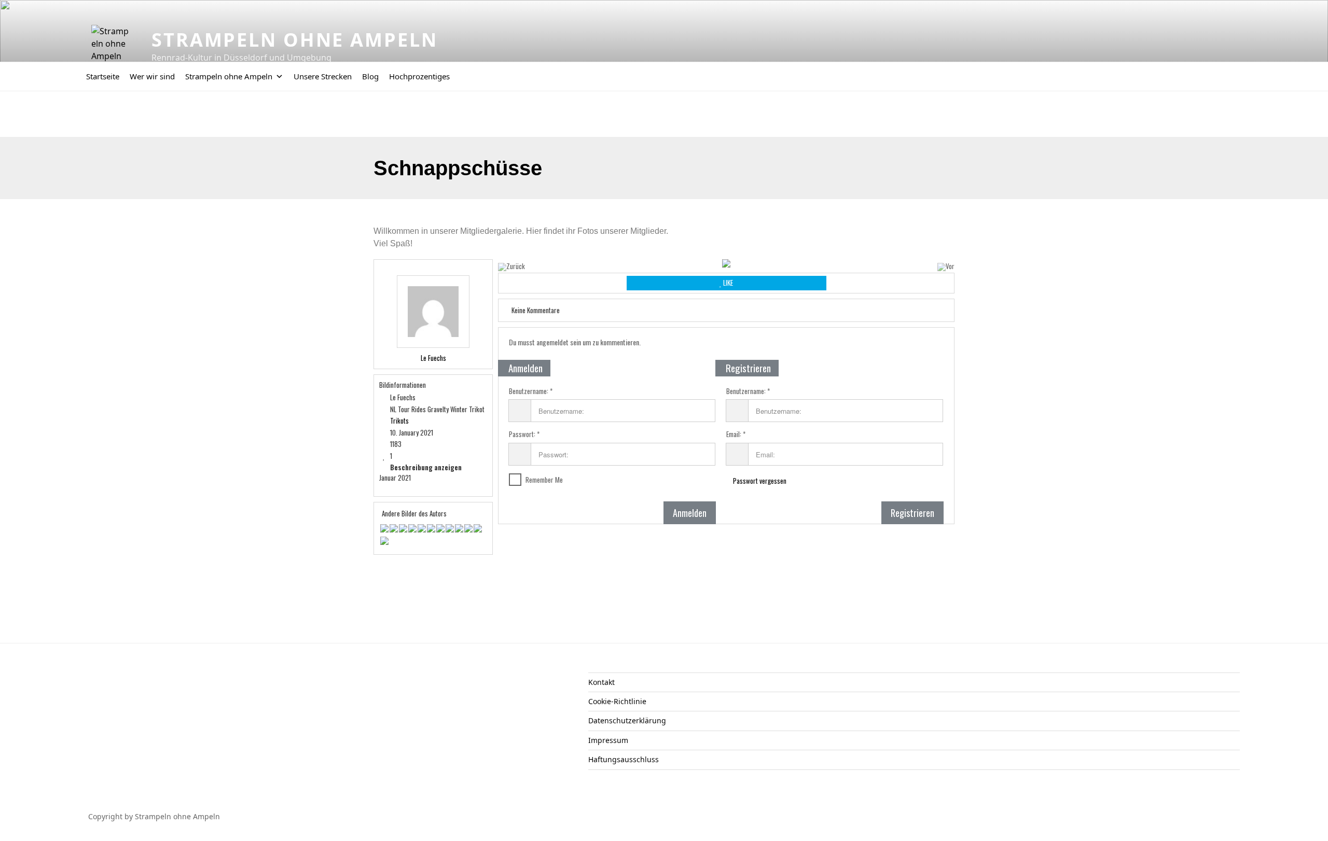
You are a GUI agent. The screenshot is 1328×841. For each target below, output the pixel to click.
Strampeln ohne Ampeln (294, 39)
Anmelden (690, 513)
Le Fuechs (433, 358)
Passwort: (522, 434)
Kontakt (601, 682)
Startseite (102, 76)
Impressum (608, 740)
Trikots (399, 420)
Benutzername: (528, 391)
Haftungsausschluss (623, 759)
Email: (733, 434)
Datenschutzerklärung (627, 720)
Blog (370, 76)
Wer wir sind (152, 76)
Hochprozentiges (419, 76)
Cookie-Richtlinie (617, 701)
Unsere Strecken (323, 76)
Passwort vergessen (758, 480)
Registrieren (912, 513)
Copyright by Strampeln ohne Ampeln (154, 816)
